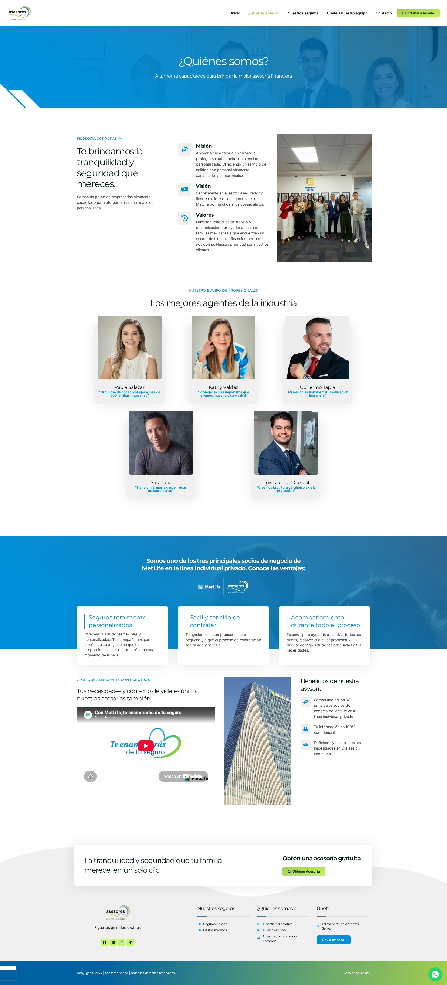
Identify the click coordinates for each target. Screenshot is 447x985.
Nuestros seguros (303, 13)
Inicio (235, 13)
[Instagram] (121, 942)
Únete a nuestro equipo (347, 13)
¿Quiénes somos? (263, 13)
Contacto (384, 13)
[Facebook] (104, 942)
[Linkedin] (113, 942)
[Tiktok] (130, 942)
